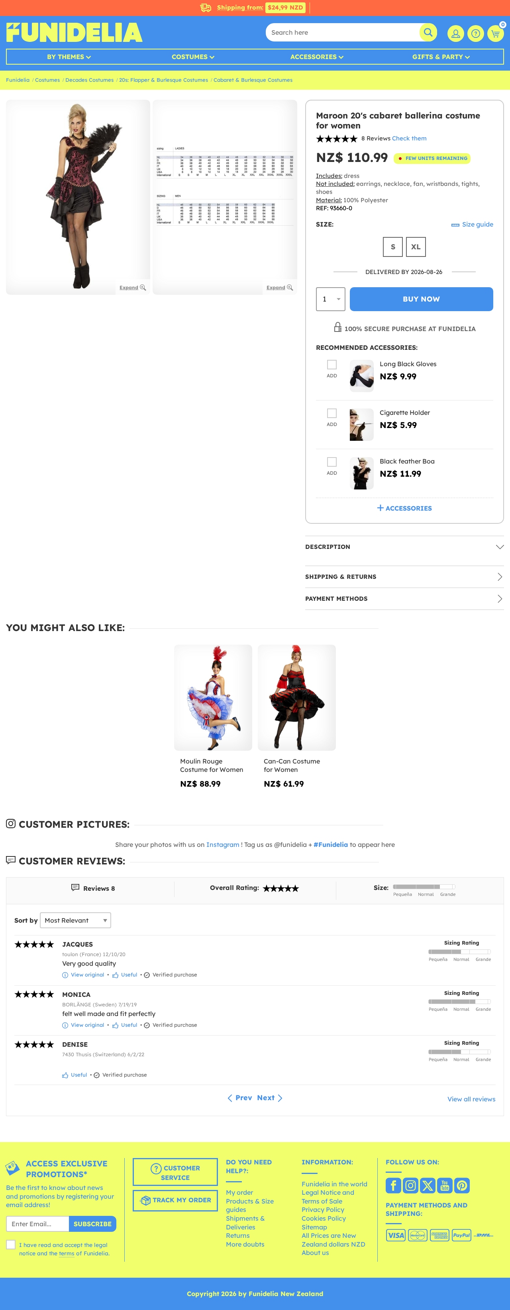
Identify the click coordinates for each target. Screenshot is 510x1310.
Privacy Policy (323, 1209)
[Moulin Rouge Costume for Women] (213, 698)
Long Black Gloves (408, 364)
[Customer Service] (475, 33)
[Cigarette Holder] (362, 424)
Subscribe (93, 1224)
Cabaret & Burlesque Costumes (253, 80)
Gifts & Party (437, 56)
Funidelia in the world (334, 1184)
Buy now (421, 299)
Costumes (190, 56)
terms (67, 1253)
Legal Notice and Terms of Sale (328, 1196)
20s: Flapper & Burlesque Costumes (163, 80)
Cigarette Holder (405, 412)
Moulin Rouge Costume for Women (211, 765)
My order (239, 1192)
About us (315, 1253)
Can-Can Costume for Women (292, 765)
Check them (409, 138)
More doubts (245, 1244)
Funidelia (17, 80)
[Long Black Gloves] (362, 376)
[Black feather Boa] (362, 473)
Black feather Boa (407, 461)
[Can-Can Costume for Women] (297, 698)
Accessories (313, 56)
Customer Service (180, 1173)
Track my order (181, 1200)
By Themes (65, 56)
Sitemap (314, 1227)
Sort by (26, 920)
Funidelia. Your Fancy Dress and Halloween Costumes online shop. (74, 32)
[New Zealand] (393, 1186)
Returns (238, 1235)
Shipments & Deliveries (245, 1222)
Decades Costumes (89, 80)
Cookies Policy (324, 1218)
